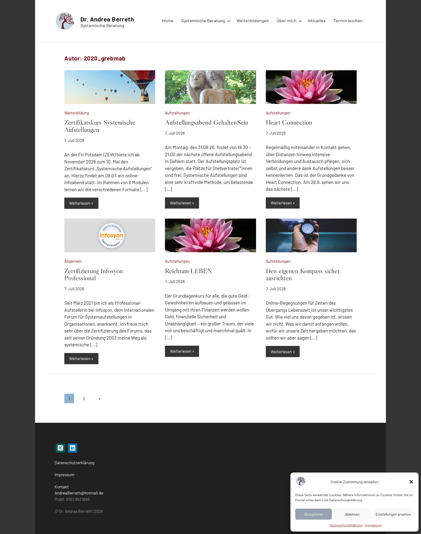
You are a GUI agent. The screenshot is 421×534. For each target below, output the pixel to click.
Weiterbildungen (252, 20)
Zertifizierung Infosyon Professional (93, 274)
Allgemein (73, 261)
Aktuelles (317, 20)
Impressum (373, 525)
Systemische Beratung (203, 20)
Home (167, 20)
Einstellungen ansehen (393, 514)
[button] (411, 481)
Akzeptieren (313, 514)
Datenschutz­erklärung (346, 525)
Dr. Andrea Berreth (107, 19)
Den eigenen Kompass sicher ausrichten (303, 274)
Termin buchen (348, 20)
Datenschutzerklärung (74, 462)
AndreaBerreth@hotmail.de (79, 492)
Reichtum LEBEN (188, 271)
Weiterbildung (76, 112)
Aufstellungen (177, 112)
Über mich (287, 20)
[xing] (60, 448)
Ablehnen (352, 514)
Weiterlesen (79, 203)
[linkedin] (72, 448)
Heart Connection (289, 122)
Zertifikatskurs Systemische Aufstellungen (99, 126)
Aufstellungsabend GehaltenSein (206, 122)
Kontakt (62, 486)
